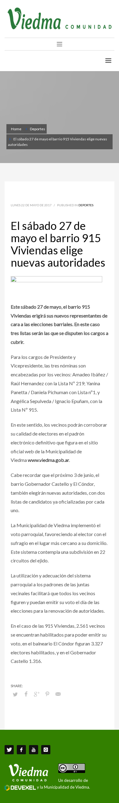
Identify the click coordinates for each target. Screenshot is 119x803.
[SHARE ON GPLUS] (36, 693)
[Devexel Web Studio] (20, 788)
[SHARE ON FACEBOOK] (26, 693)
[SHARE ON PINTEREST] (47, 693)
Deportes (85, 205)
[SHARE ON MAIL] (58, 693)
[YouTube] (33, 749)
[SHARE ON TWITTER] (15, 694)
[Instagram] (45, 749)
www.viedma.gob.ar (48, 460)
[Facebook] (21, 749)
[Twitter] (9, 749)
